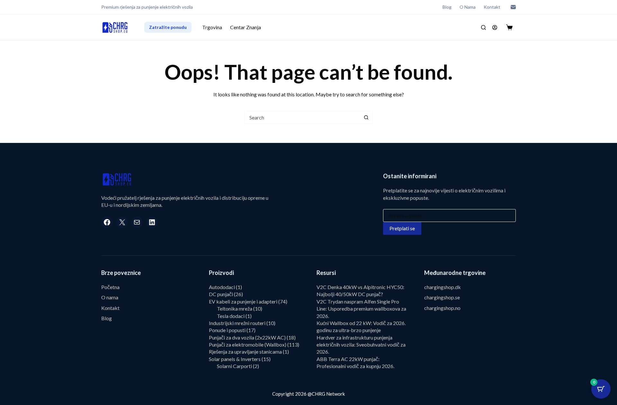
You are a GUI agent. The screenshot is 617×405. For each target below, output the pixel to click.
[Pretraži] (483, 27)
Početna (110, 287)
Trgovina (212, 27)
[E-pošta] (513, 7)
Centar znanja (245, 27)
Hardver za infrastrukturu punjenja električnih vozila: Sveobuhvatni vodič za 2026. (361, 344)
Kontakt (492, 7)
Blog (447, 7)
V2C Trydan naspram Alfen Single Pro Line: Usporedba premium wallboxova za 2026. (361, 308)
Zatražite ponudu (168, 27)
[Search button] (366, 117)
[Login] (494, 27)
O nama (468, 7)
